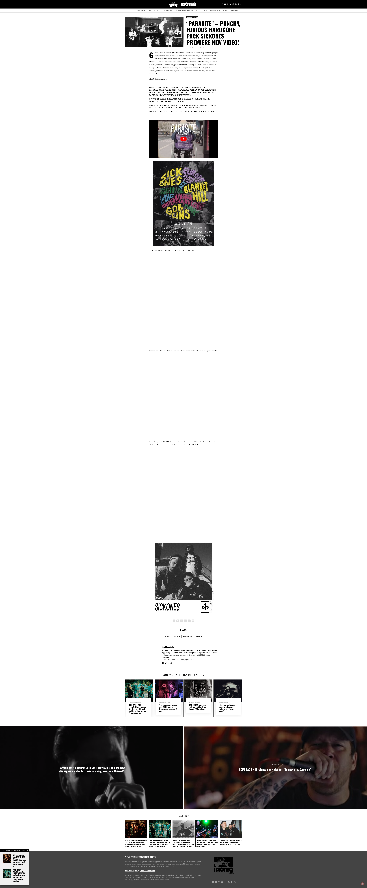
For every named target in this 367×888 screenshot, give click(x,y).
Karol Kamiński (168, 646)
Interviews (168, 10)
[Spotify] (236, 4)
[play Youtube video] (183, 139)
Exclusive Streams (184, 10)
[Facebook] (222, 4)
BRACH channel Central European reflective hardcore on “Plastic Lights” (227, 708)
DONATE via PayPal (131, 870)
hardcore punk (188, 636)
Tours (225, 10)
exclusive (168, 636)
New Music (141, 10)
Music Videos (201, 10)
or (139, 870)
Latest (131, 10)
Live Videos (215, 10)
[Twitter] (225, 4)
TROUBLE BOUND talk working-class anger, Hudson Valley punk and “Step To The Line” (231, 842)
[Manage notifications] (362, 883)
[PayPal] (238, 4)
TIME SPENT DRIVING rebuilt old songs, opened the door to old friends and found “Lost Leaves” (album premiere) (19, 875)
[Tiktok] (233, 4)
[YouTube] (230, 4)
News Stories (154, 10)
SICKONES (189, 52)
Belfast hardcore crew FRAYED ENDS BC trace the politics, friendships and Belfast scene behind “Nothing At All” (19, 860)
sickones (199, 636)
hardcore (177, 636)
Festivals (235, 10)
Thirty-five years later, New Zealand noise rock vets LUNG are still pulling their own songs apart (207, 843)
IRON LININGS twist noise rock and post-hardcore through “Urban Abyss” (198, 707)
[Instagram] (228, 4)
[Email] (241, 4)
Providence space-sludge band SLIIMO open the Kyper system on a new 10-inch (168, 708)
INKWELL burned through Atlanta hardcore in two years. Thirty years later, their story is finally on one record (183, 843)
